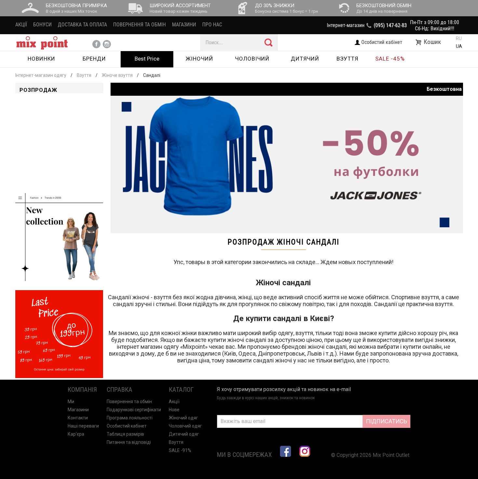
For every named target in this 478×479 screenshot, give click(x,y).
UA (459, 46)
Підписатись (386, 421)
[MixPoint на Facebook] (285, 451)
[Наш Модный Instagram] (304, 451)
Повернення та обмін (139, 24)
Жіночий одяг (183, 417)
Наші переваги (83, 426)
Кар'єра (76, 434)
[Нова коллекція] (59, 279)
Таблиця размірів (125, 434)
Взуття (84, 75)
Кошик (433, 42)
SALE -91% (180, 450)
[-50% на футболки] (287, 231)
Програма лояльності (130, 417)
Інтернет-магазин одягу (40, 75)
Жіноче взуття (117, 75)
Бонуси (42, 24)
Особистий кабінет (127, 426)
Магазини (184, 24)
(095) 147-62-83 (390, 25)
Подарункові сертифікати (134, 409)
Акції (21, 24)
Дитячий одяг (184, 434)
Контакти (78, 417)
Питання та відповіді (129, 442)
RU (459, 38)
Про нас (212, 24)
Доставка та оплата (82, 24)
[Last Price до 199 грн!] (59, 376)
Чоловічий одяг (185, 426)
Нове (174, 409)
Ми (71, 401)
